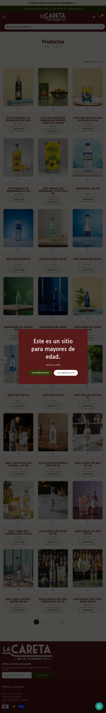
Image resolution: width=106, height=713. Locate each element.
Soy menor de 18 (65, 373)
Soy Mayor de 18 (40, 373)
